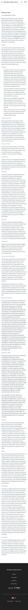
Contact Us (14, 580)
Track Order (14, 577)
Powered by (10, 587)
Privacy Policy (17, 36)
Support (14, 574)
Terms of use (18, 601)
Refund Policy (14, 583)
